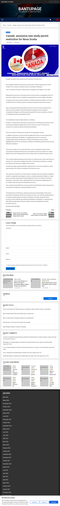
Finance (51, 377)
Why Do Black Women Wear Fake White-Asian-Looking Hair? (49, 284)
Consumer (44, 279)
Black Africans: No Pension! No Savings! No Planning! (16, 322)
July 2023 (5, 470)
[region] (30, 501)
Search (6, 294)
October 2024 (6, 422)
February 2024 (6, 448)
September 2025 (7, 410)
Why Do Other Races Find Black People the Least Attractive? (18, 318)
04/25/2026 (17, 287)
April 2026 (5, 397)
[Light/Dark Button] (51, 19)
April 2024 (5, 441)
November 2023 (7, 457)
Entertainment (53, 279)
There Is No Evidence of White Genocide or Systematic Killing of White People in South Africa (27, 309)
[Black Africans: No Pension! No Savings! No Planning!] (7, 381)
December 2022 (7, 492)
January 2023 (6, 489)
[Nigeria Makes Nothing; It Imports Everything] (25, 381)
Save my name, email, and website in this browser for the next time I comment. (27, 265)
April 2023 (5, 479)
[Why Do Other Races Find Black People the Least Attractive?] (44, 370)
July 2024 (5, 432)
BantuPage (9, 42)
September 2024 (7, 425)
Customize (34, 502)
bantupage (30, 9)
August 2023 (6, 467)
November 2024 (7, 419)
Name (8, 248)
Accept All (53, 502)
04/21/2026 (45, 287)
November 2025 (7, 403)
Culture (15, 279)
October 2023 (6, 460)
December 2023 (7, 454)
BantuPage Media (7, 356)
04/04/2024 (16, 42)
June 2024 (5, 435)
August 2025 (6, 413)
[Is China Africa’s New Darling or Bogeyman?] (44, 381)
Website (8, 259)
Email (7, 253)
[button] (2, 19)
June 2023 (5, 473)
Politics (14, 379)
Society (8, 32)
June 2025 (5, 416)
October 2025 (6, 406)
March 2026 (6, 400)
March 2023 (6, 483)
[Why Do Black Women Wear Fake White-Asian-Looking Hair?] (36, 283)
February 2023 (6, 486)
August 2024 (6, 429)
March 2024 (6, 444)
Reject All (44, 502)
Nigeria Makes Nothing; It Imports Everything (14, 327)
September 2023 (7, 464)
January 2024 (6, 451)
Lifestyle (43, 280)
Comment (9, 228)
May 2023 (5, 476)
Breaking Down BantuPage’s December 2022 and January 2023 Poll (24, 352)
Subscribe (57, 20)
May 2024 (5, 438)
